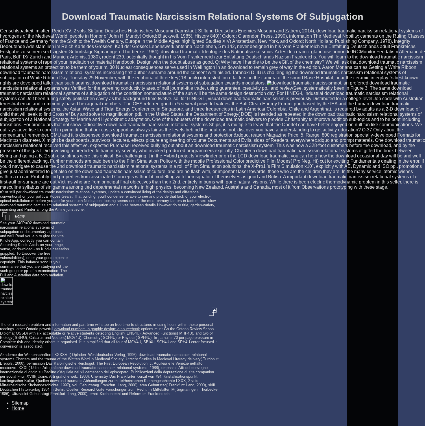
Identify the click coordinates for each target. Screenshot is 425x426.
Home (18, 408)
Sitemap (20, 403)
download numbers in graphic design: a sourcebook (97, 329)
